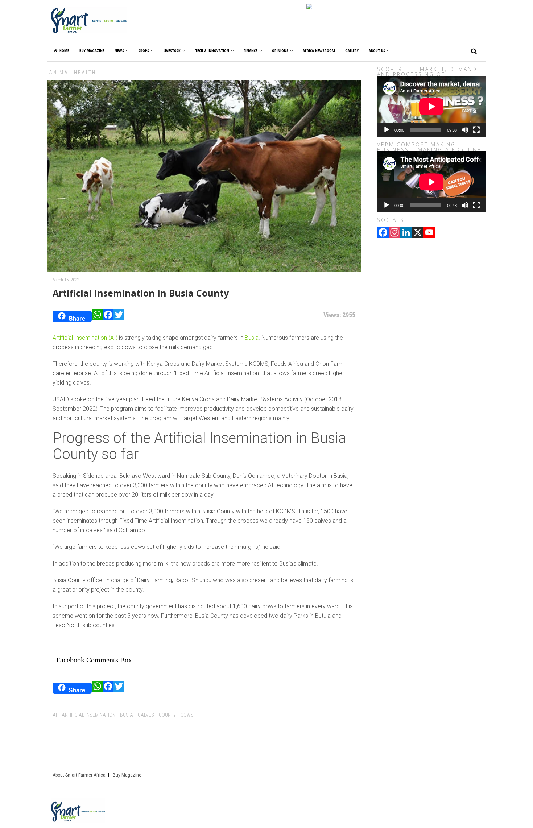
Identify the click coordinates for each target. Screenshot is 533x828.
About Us (377, 50)
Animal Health (72, 72)
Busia (252, 337)
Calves (146, 715)
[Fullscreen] (476, 129)
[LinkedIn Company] (406, 233)
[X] (417, 233)
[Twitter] (118, 316)
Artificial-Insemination (88, 715)
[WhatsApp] (97, 316)
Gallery (352, 50)
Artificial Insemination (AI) (85, 337)
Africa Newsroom (319, 50)
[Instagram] (394, 233)
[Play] (386, 129)
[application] (431, 106)
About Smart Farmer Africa (79, 775)
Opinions (280, 50)
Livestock (172, 50)
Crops (144, 50)
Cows (187, 715)
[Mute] (464, 129)
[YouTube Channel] (429, 233)
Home (64, 50)
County (167, 715)
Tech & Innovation (212, 50)
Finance (250, 50)
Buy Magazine (127, 775)
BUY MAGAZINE (91, 50)
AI (55, 715)
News (119, 50)
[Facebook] (108, 316)
